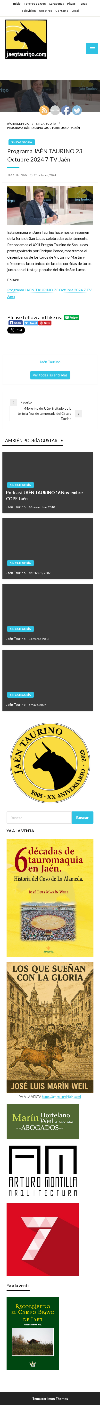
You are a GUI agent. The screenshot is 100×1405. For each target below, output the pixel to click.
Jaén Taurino (19, 64)
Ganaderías (56, 3)
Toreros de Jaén (35, 3)
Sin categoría (46, 123)
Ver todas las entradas (50, 375)
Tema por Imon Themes (50, 1399)
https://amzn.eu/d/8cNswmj (61, 1097)
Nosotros (45, 10)
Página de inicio (18, 123)
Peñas (83, 3)
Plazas (71, 3)
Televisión (29, 10)
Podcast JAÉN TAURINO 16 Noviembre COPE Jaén (44, 495)
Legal (75, 10)
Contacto (61, 10)
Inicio (17, 3)
